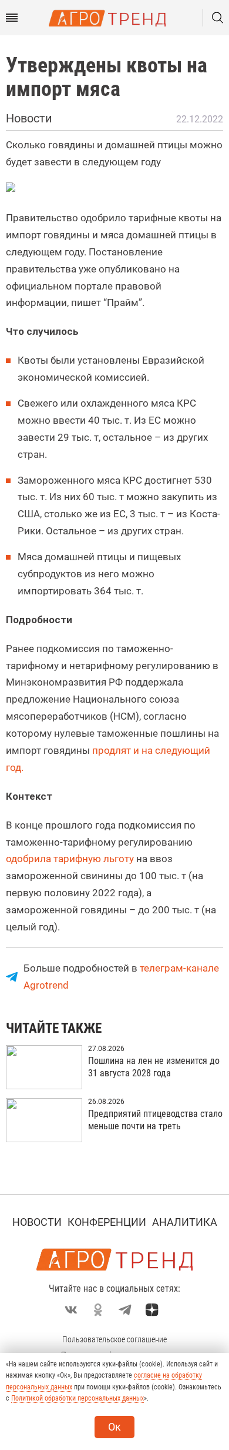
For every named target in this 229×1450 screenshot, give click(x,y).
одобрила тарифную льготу (71, 858)
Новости (37, 1222)
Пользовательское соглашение (114, 1339)
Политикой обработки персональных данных (77, 1398)
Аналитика (184, 1222)
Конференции (107, 1222)
